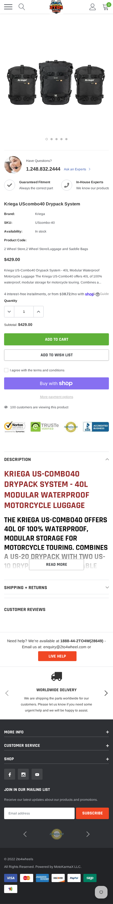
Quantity (10, 301)
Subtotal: (10, 325)
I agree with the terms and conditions (36, 370)
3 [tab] (56, 139)
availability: (13, 231)
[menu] (8, 7)
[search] (22, 7)
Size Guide (100, 294)
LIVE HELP (57, 656)
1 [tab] (47, 139)
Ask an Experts (75, 169)
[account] (92, 7)
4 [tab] (61, 139)
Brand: (9, 214)
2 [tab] (51, 139)
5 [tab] (66, 139)
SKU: (8, 223)
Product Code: (15, 240)
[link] (9, 774)
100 (13, 407)
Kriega (40, 214)
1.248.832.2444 (43, 169)
